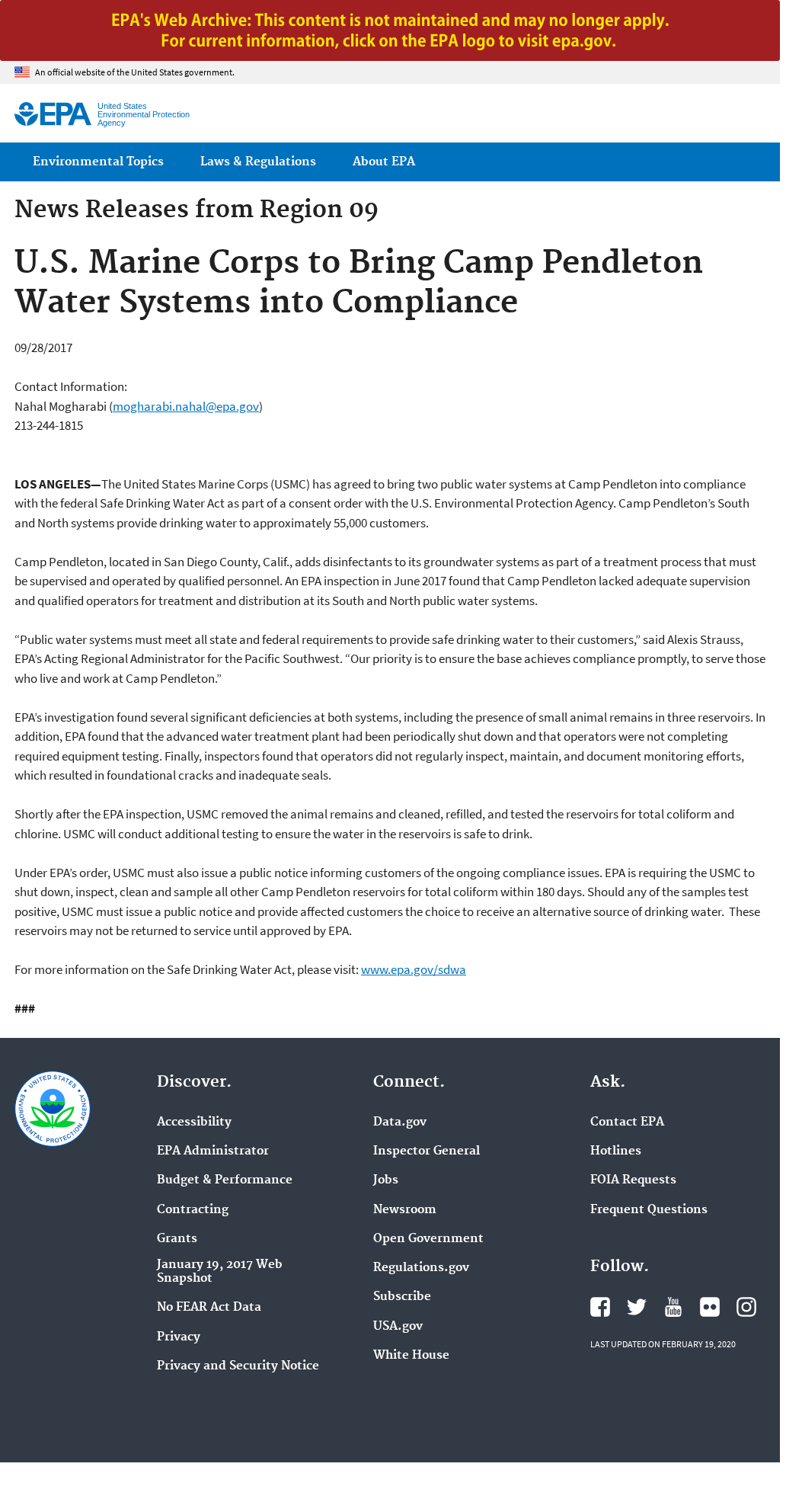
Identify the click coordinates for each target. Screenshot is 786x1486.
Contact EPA (627, 1122)
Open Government (428, 1239)
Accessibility (194, 1122)
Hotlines (615, 1151)
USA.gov (398, 1327)
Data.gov (400, 1122)
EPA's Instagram (746, 1307)
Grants (177, 1239)
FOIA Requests (633, 1180)
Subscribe (402, 1297)
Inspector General (426, 1151)
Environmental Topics (98, 162)
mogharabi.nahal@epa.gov (186, 406)
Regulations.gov (421, 1268)
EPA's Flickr (710, 1307)
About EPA (384, 162)
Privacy (178, 1337)
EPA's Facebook (600, 1307)
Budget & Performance (224, 1180)
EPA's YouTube (673, 1307)
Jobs (385, 1180)
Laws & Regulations (258, 162)
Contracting (192, 1210)
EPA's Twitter (637, 1307)
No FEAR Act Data (209, 1308)
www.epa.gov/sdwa (413, 969)
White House (411, 1356)
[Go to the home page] (52, 114)
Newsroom (404, 1210)
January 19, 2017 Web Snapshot (220, 1272)
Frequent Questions (649, 1210)
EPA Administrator (213, 1151)
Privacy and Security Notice (238, 1366)
